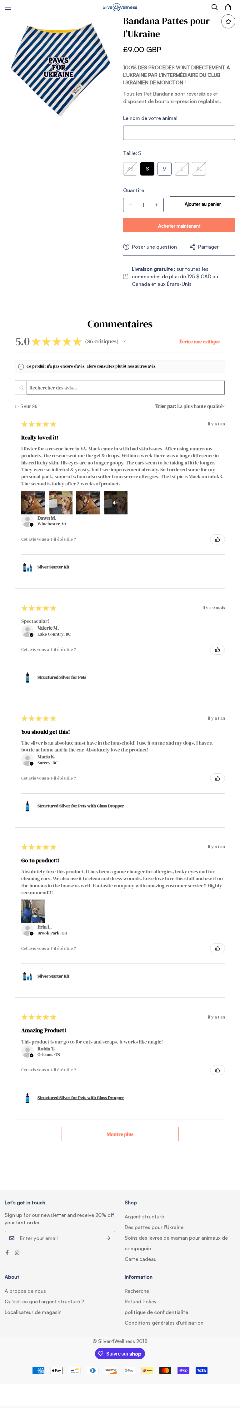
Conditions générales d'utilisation (164, 1323)
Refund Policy (141, 1301)
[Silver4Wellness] (120, 7)
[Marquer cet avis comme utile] (217, 539)
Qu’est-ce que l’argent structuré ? (44, 1301)
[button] (228, 7)
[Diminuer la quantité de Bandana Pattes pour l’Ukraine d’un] (130, 205)
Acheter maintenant (179, 226)
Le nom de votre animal (150, 118)
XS (130, 169)
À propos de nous (25, 1291)
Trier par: (165, 406)
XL (199, 169)
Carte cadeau (141, 1259)
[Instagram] (17, 1252)
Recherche (137, 1291)
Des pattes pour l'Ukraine (154, 1227)
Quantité (133, 190)
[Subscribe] (108, 1238)
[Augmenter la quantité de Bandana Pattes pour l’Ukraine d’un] (156, 205)
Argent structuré (144, 1216)
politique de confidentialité (156, 1312)
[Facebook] (7, 1252)
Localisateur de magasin (33, 1312)
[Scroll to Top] (228, 1374)
